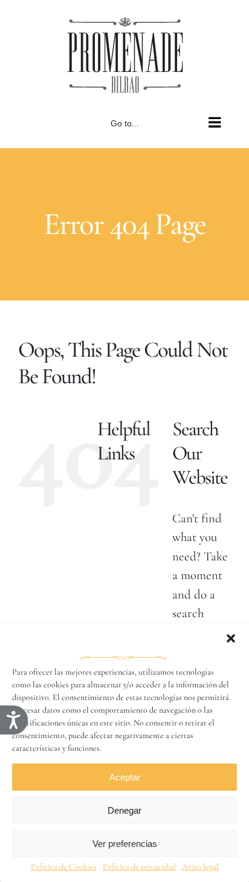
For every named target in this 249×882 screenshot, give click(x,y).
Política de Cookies (64, 866)
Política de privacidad (139, 866)
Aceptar (124, 777)
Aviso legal (200, 866)
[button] (231, 638)
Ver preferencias (124, 843)
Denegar (124, 810)
